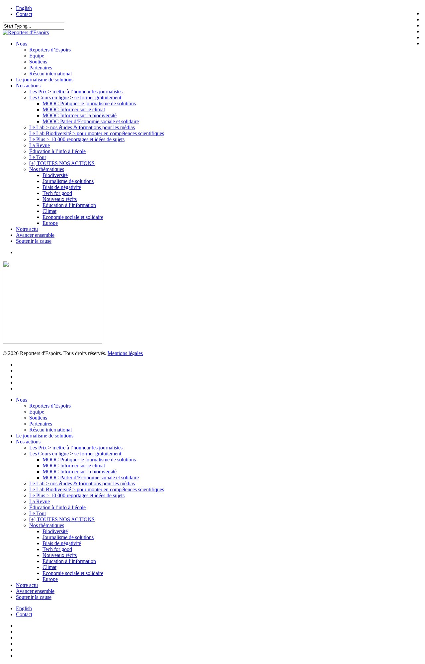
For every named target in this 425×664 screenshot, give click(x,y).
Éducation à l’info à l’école (57, 507)
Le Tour (37, 513)
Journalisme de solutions (68, 537)
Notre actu (27, 585)
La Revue (39, 501)
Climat (49, 567)
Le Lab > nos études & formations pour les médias (82, 483)
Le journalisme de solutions (44, 435)
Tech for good (57, 549)
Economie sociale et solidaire (72, 573)
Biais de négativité (61, 543)
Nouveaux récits (59, 555)
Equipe (36, 412)
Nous (21, 400)
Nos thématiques (46, 525)
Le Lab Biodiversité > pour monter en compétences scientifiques (96, 489)
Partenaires (40, 424)
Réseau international (50, 429)
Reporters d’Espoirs (50, 406)
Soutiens (38, 418)
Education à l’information (69, 561)
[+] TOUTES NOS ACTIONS (62, 519)
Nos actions (28, 441)
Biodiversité (55, 531)
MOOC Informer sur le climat (73, 465)
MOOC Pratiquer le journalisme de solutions (89, 459)
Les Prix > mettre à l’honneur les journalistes (76, 447)
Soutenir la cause (33, 597)
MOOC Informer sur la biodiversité (79, 471)
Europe (50, 579)
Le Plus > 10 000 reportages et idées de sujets (77, 495)
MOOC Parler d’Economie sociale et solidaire (90, 477)
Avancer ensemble (35, 591)
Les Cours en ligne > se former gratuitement (75, 453)
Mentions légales (125, 353)
